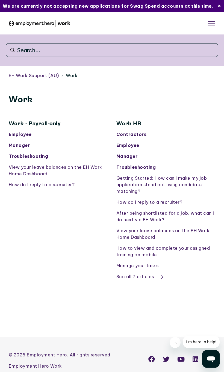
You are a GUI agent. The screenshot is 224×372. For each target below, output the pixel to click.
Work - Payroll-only (34, 123)
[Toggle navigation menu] (211, 23)
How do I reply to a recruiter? (42, 184)
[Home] (39, 23)
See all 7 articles (135, 276)
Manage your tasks (137, 265)
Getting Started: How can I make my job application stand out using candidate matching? (161, 184)
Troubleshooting (28, 156)
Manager (19, 145)
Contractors (131, 134)
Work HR (128, 123)
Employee (20, 134)
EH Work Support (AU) (34, 75)
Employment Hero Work (35, 366)
